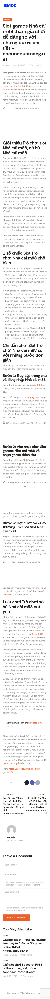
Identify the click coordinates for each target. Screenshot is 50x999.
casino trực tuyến (11, 763)
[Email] (37, 782)
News (7, 19)
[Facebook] (32, 782)
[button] (45, 5)
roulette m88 (35, 722)
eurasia (11, 837)
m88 (37, 385)
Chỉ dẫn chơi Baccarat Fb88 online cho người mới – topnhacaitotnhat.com (22, 968)
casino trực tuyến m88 (14, 86)
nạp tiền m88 (34, 634)
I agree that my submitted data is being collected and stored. (24, 909)
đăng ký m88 (33, 397)
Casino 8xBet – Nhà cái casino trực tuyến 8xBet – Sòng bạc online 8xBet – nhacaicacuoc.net (24, 945)
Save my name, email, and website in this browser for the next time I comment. (24, 883)
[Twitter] (26, 782)
